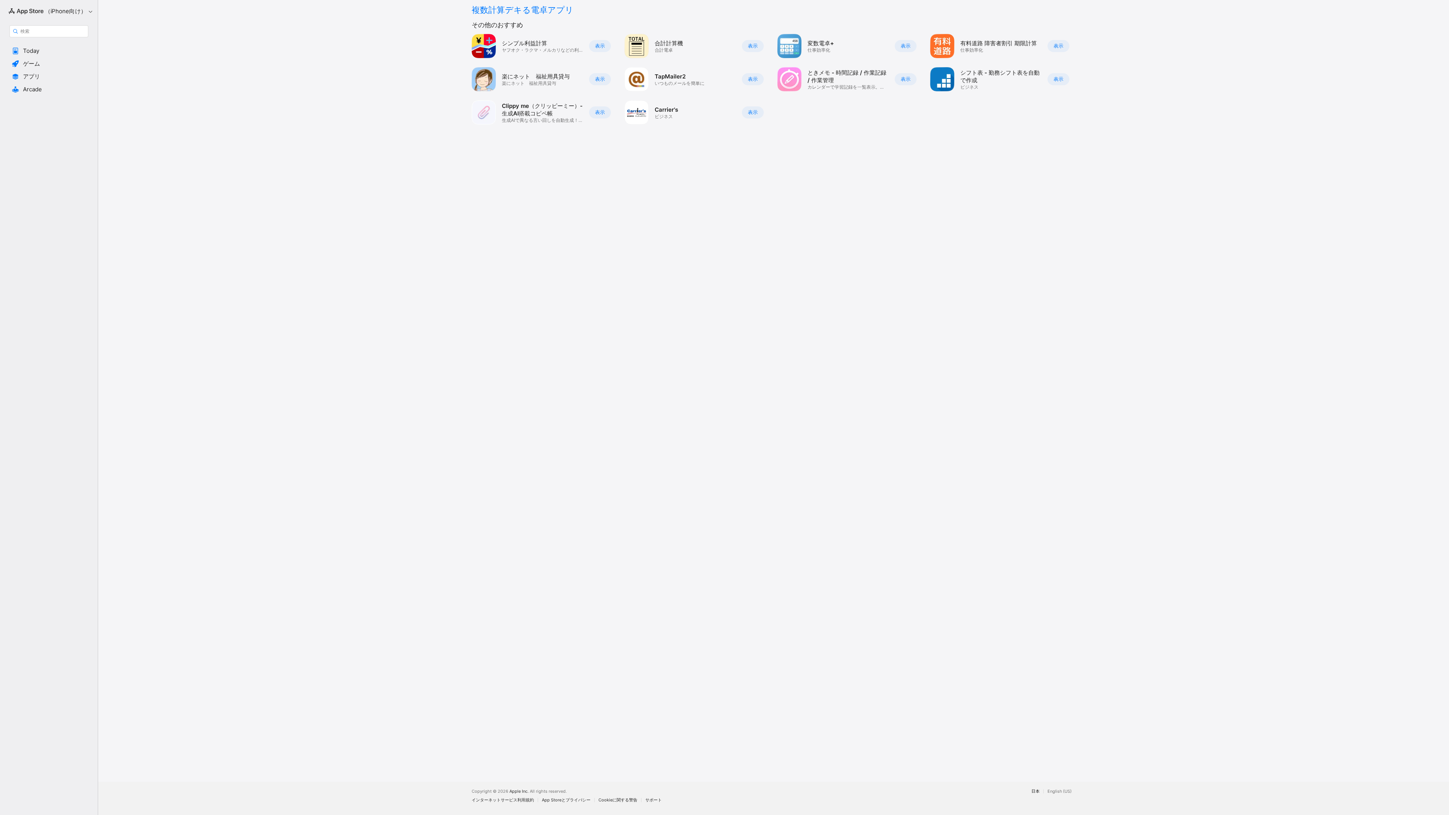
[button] (49, 51)
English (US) (1060, 791)
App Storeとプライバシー (566, 800)
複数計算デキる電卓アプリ (523, 10)
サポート (653, 800)
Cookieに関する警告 (617, 800)
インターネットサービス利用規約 (503, 800)
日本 (1035, 791)
